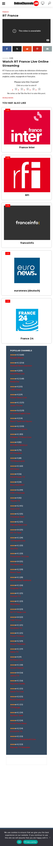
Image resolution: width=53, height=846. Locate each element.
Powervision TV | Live (19, 556)
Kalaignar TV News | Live (20, 437)
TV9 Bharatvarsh (17, 461)
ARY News (14, 469)
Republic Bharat (17, 358)
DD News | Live (16, 660)
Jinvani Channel (16, 668)
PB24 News (15, 604)
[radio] (15, 89)
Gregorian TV (16, 588)
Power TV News (17, 636)
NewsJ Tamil (15, 572)
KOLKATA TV (16, 731)
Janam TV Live (16, 405)
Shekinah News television (21, 365)
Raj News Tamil (16, 715)
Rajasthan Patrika (17, 683)
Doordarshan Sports (18, 429)
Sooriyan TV (15, 596)
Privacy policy (30, 842)
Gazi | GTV (15, 509)
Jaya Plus (14, 548)
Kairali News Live (17, 373)
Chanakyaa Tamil (17, 517)
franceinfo (27, 242)
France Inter (27, 147)
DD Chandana (16, 453)
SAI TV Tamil (15, 532)
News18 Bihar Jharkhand (20, 580)
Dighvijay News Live (18, 524)
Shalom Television (17, 644)
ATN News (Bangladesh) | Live (23, 739)
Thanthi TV (15, 501)
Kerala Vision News (18, 723)
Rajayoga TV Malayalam (20, 747)
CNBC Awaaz (15, 389)
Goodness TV (16, 628)
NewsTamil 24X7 (17, 485)
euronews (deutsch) (27, 290)
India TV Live (15, 620)
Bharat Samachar (17, 699)
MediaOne (14, 381)
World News (7, 98)
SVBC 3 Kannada (17, 493)
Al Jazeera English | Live (20, 413)
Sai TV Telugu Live (18, 612)
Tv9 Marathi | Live (17, 540)
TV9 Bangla (15, 707)
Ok (19, 842)
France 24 (27, 338)
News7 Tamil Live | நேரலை (21, 421)
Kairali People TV (17, 477)
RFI (27, 195)
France (5, 12)
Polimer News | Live (18, 397)
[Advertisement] (26, 798)
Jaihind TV (14, 675)
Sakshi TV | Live (17, 691)
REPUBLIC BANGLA (18, 445)
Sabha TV (14, 652)
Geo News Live (16, 564)
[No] (49, 837)
